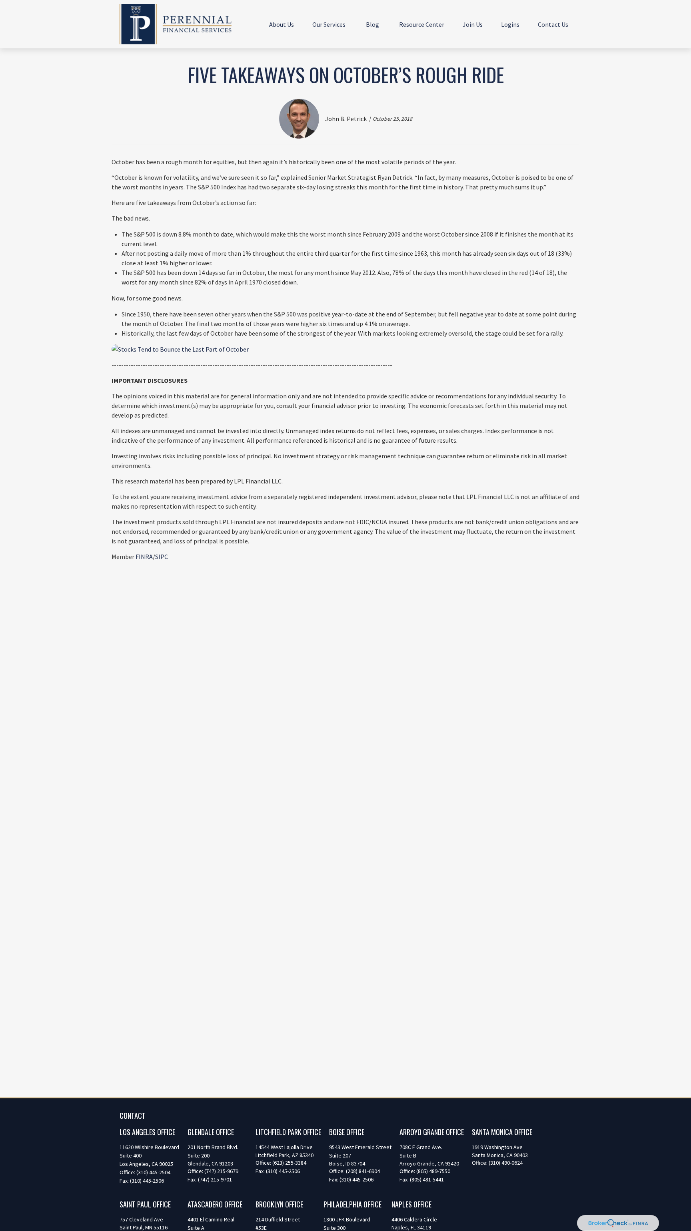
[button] (281, 24)
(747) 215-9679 (221, 1171)
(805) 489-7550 (433, 1171)
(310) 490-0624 (506, 1162)
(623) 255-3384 (289, 1162)
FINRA (144, 557)
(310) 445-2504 (153, 1172)
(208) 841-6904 (363, 1171)
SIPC (161, 557)
